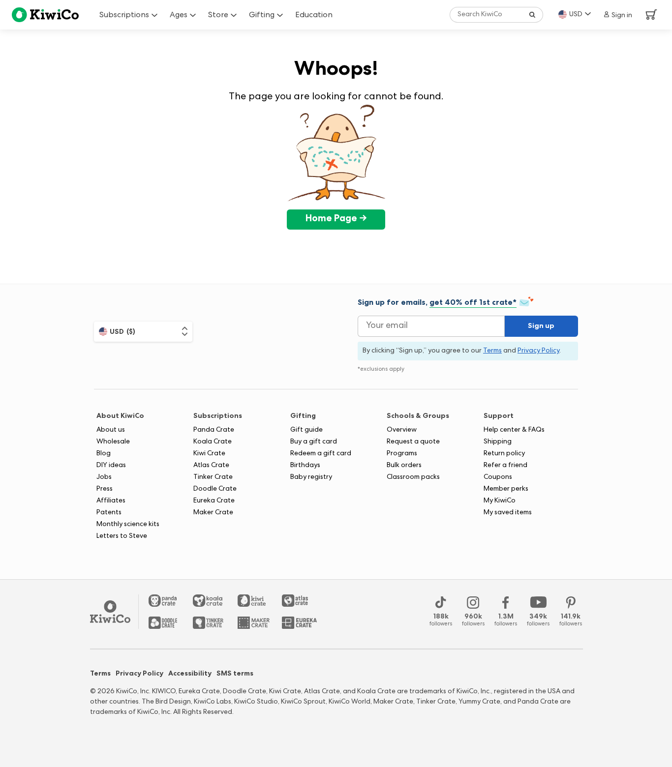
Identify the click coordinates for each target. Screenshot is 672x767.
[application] (642, 737)
